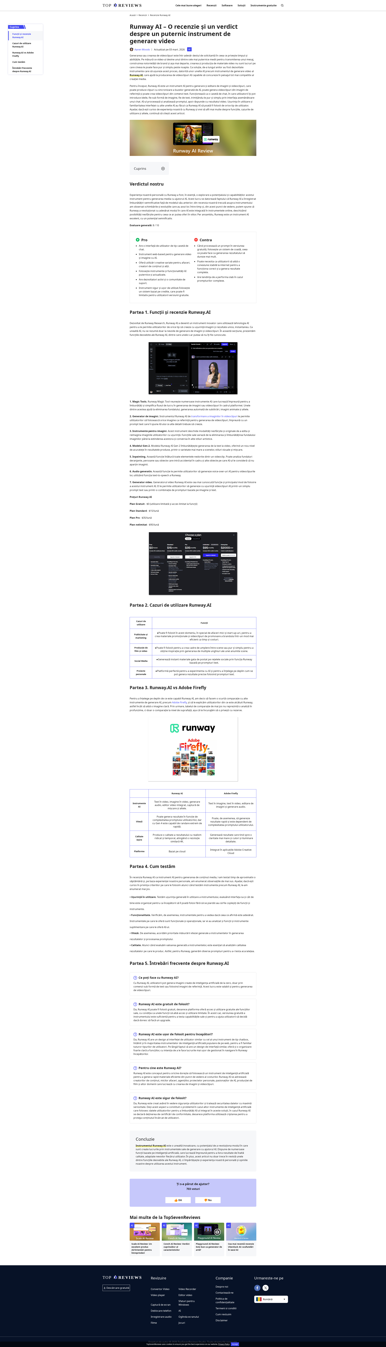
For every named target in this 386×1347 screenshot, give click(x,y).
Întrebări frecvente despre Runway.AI (22, 70)
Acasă (133, 15)
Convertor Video (160, 1289)
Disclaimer (222, 1320)
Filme (154, 1322)
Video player (158, 1295)
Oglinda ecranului (189, 1316)
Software (227, 5)
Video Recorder (187, 1289)
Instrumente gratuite (264, 5)
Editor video (185, 1295)
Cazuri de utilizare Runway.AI (21, 45)
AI (189, 49)
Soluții (241, 5)
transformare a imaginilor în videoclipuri (214, 416)
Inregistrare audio (161, 1316)
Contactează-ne (224, 1292)
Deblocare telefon (161, 1310)
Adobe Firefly (179, 702)
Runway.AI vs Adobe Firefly (23, 54)
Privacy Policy (224, 1344)
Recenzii (212, 5)
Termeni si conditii (226, 1308)
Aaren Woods (142, 49)
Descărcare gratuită (117, 1288)
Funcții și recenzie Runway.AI (21, 36)
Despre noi (222, 1286)
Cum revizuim (223, 1314)
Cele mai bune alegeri (188, 5)
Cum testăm (18, 62)
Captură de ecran (161, 1304)
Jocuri (182, 1322)
